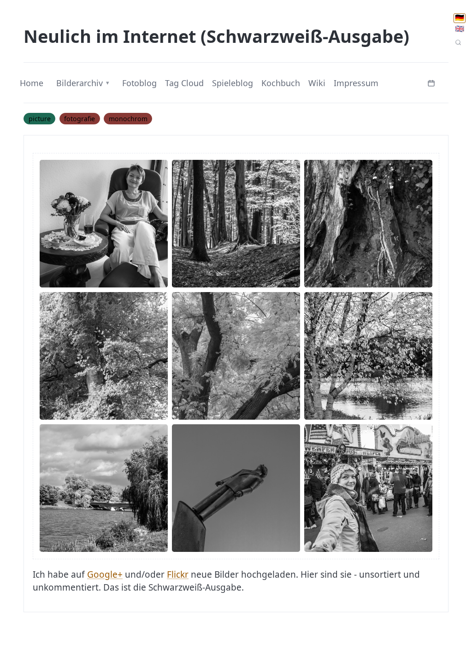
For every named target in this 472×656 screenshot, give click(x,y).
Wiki (316, 82)
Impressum (356, 82)
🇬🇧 (459, 29)
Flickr (178, 574)
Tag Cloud (184, 82)
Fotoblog (139, 82)
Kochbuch (280, 82)
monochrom (128, 118)
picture (40, 118)
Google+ (105, 574)
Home (31, 82)
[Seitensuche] (458, 42)
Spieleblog (232, 82)
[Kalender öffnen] (431, 82)
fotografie (79, 118)
